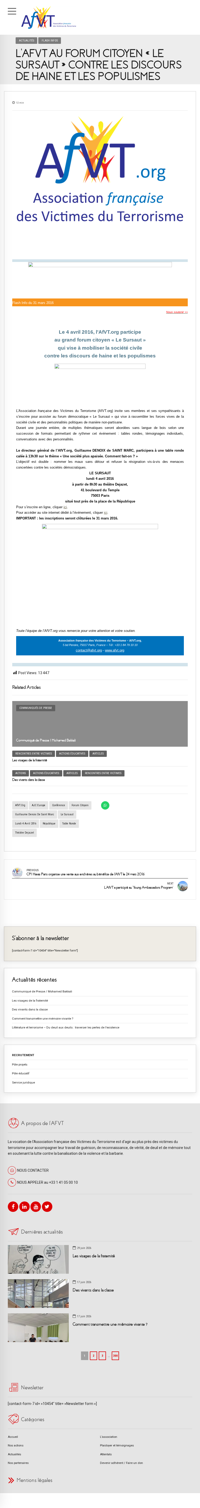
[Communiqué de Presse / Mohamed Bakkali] (100, 724)
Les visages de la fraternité (29, 760)
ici (65, 507)
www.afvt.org (114, 650)
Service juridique (23, 1082)
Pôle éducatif (20, 1073)
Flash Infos (50, 40)
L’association (108, 1437)
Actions (20, 773)
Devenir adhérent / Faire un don (121, 1463)
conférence (58, 805)
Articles (98, 753)
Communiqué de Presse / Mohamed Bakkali (46, 740)
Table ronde (69, 823)
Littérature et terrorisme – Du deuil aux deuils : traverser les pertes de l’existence (65, 1027)
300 (115, 1355)
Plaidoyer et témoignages (117, 1445)
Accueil (13, 1437)
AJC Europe (38, 805)
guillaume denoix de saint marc (34, 814)
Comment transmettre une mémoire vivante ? (42, 1018)
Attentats (106, 1454)
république (49, 823)
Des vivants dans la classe (28, 780)
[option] (100, 185)
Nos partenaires (18, 1463)
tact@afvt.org (91, 650)
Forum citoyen (80, 805)
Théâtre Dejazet (24, 832)
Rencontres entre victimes (33, 753)
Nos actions (15, 1445)
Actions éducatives (72, 753)
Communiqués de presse (35, 708)
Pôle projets (19, 1064)
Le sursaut (67, 814)
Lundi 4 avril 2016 (25, 823)
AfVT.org (20, 805)
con (78, 650)
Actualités (26, 40)
